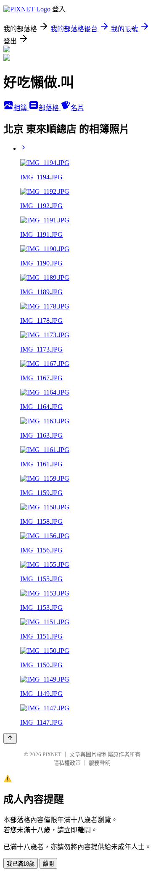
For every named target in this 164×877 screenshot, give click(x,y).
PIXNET (51, 754)
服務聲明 (100, 763)
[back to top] (10, 738)
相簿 (21, 107)
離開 (48, 864)
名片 (77, 107)
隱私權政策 (67, 763)
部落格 (50, 107)
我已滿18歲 (20, 864)
